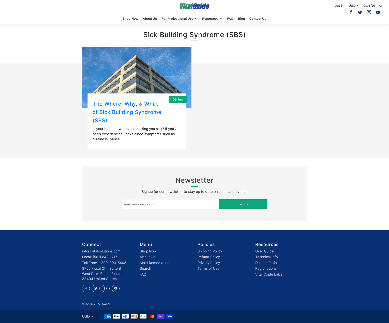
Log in (339, 5)
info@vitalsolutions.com (101, 251)
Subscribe (241, 204)
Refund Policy (209, 257)
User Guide (264, 251)
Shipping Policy (210, 251)
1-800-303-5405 (112, 263)
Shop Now (130, 18)
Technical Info (266, 257)
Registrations (266, 268)
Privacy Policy (209, 263)
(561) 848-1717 (105, 257)
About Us (150, 18)
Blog (241, 18)
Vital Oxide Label (269, 274)
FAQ (230, 18)
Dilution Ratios (267, 263)
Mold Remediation (154, 263)
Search (145, 268)
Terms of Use (208, 268)
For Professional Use (177, 18)
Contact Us (257, 18)
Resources (210, 18)
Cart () (369, 5)
